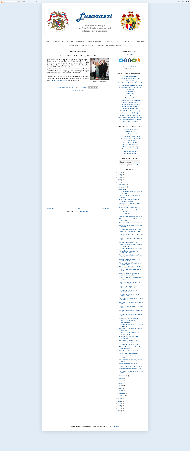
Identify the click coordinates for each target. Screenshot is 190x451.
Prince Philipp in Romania (127, 280)
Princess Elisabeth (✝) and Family (130, 115)
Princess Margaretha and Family (130, 104)
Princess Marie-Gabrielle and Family (130, 119)
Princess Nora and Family (130, 151)
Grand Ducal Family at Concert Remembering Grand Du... (128, 287)
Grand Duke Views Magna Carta (128, 318)
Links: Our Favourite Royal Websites (109, 45)
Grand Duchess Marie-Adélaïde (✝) (130, 111)
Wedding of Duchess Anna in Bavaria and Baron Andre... (130, 259)
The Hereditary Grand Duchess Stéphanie (130, 87)
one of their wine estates (60, 80)
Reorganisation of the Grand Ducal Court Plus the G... (129, 337)
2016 (119, 180)
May (120, 385)
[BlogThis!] (91, 87)
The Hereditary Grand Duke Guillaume (130, 85)
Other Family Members (130, 153)
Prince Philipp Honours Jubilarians (129, 351)
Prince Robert (80, 90)
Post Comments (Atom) (82, 211)
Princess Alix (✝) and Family (130, 121)
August (121, 378)
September (122, 376)
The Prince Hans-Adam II (130, 129)
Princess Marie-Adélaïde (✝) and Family (130, 117)
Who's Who (108, 41)
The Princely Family (94, 41)
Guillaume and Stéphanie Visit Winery (130, 248)
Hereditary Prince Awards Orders (129, 207)
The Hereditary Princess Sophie (130, 136)
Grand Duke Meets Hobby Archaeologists (127, 321)
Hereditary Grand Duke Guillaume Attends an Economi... (129, 274)
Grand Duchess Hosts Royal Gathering (130, 277)
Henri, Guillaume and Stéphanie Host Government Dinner (130, 283)
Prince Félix (130, 89)
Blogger (116, 426)
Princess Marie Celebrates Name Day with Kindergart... (130, 347)
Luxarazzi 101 (127, 41)
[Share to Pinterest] (97, 87)
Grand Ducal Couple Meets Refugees (130, 366)
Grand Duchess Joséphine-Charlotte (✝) (130, 83)
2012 (119, 403)
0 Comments (83, 87)
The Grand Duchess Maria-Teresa (130, 78)
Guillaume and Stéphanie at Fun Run (130, 344)
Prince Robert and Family (130, 108)
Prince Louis (130, 93)
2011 (119, 406)
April (120, 388)
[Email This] (89, 87)
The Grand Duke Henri (130, 76)
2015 (119, 182)
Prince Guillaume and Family (130, 106)
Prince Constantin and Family (130, 142)
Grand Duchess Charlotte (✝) (130, 113)
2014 (119, 398)
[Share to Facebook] (95, 87)
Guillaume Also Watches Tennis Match (130, 229)
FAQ (117, 41)
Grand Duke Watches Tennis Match (129, 231)
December (122, 184)
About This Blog (58, 41)
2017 (119, 177)
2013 (119, 401)
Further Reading (87, 45)
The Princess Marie (130, 131)
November (122, 187)
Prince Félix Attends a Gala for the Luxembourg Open (129, 251)
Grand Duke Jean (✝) (130, 81)
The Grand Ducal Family (75, 41)
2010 (119, 408)
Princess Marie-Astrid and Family (130, 100)
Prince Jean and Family (130, 102)
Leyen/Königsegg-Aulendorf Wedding (130, 216)
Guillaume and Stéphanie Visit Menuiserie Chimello (128, 291)
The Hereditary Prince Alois (130, 134)
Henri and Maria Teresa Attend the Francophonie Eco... (129, 200)
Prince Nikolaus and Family (130, 149)
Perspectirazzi (140, 41)
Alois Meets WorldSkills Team (128, 363)
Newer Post (50, 208)
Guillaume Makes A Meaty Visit (128, 242)
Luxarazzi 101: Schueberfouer (128, 214)
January (122, 395)
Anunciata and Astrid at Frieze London (130, 223)
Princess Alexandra (130, 96)
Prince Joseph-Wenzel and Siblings (130, 138)
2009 (119, 411)
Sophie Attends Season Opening (129, 353)
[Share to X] (93, 87)
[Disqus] (78, 121)
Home (47, 41)
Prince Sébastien (130, 98)
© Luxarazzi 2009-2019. (129, 67)
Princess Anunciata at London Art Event (130, 267)
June (121, 383)
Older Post (105, 208)
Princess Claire (130, 91)
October (121, 189)
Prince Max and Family (130, 140)
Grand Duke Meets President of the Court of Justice (129, 333)
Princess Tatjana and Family (130, 144)
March (121, 390)
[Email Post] (77, 87)
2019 (119, 172)
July (120, 380)
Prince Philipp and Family (130, 147)
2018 (119, 175)
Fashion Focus (73, 45)
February (122, 393)
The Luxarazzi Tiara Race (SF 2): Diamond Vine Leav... (129, 341)
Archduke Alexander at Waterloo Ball (130, 368)
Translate (135, 165)
